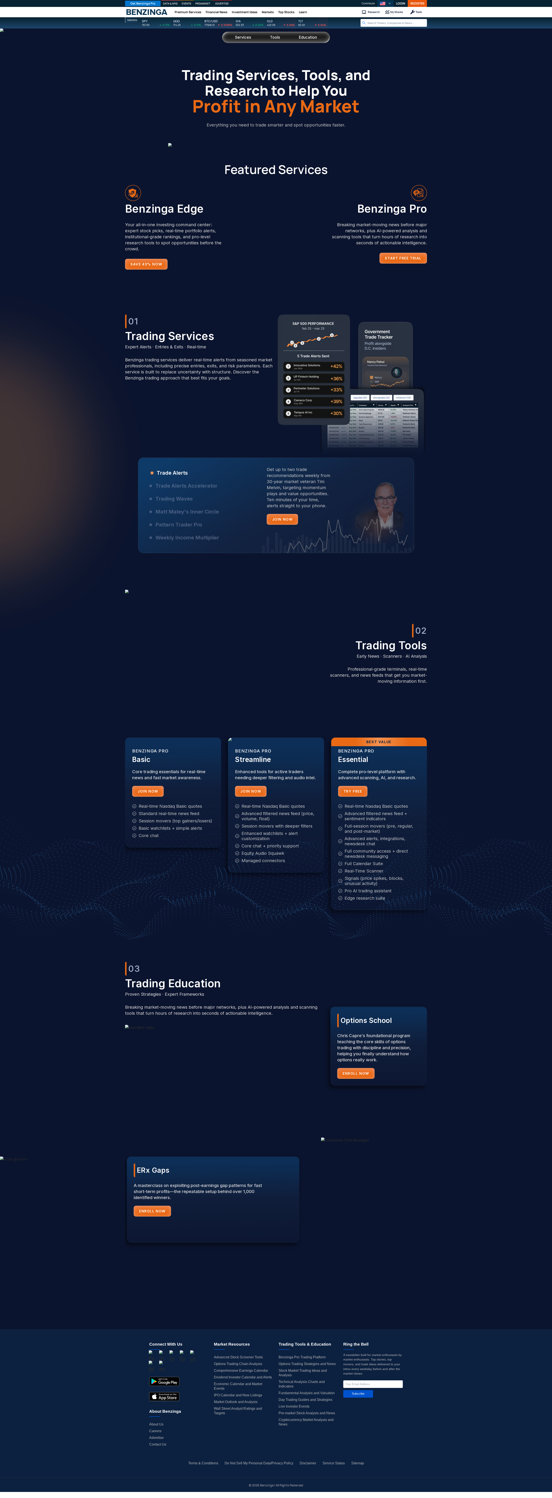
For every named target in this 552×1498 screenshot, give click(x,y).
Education (308, 37)
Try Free (352, 791)
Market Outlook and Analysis (235, 1402)
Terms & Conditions (203, 1463)
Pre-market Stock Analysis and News (307, 1413)
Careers (155, 1431)
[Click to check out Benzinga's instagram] (161, 1357)
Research (374, 12)
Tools (419, 12)
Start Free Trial (403, 258)
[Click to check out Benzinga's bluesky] (151, 1367)
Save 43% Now (146, 264)
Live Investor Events (294, 1406)
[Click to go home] (146, 12)
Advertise (156, 1438)
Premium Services (188, 12)
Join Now (282, 519)
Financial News (216, 12)
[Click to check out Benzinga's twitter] (182, 1357)
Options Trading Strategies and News (307, 1364)
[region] (276, 511)
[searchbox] (397, 23)
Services (243, 37)
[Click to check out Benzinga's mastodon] (161, 1367)
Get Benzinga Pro (142, 3)
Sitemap (357, 1463)
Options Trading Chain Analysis (238, 1364)
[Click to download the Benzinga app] (164, 1381)
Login (400, 3)
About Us (156, 1424)
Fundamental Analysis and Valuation (307, 1393)
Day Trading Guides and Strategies (305, 1400)
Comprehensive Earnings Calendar (241, 1370)
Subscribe (358, 1393)
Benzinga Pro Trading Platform (302, 1357)
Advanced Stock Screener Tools (238, 1357)
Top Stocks (286, 12)
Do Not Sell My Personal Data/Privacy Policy (259, 1463)
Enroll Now (356, 1073)
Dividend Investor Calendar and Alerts (243, 1377)
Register (417, 3)
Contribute (368, 3)
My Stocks (396, 12)
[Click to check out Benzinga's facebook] (151, 1357)
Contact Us (157, 1444)
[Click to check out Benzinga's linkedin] (172, 1357)
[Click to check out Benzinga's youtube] (192, 1357)
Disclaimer (308, 1463)
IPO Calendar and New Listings (238, 1395)
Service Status (334, 1463)
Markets (268, 12)
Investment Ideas (244, 12)
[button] (385, 3)
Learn (303, 12)
